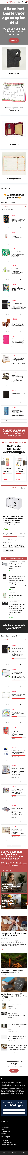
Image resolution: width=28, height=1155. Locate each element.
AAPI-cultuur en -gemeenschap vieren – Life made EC (16, 1015)
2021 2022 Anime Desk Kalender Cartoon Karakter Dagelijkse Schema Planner (17, 791)
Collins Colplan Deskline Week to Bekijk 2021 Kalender (16, 566)
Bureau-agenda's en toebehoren (16, 561)
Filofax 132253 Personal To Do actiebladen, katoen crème (20, 472)
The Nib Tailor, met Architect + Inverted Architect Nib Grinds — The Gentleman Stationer (17, 1047)
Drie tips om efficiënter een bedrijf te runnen (14, 934)
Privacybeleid (4, 1140)
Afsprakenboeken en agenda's (16, 574)
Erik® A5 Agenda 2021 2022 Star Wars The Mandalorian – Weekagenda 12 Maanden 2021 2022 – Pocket (18, 811)
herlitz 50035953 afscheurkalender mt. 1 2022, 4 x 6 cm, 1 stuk (17, 236)
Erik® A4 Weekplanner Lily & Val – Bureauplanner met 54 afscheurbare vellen (13, 518)
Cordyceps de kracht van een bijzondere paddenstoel (12, 971)
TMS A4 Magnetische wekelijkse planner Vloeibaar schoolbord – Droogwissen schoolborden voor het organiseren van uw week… (19, 307)
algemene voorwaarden (7, 1142)
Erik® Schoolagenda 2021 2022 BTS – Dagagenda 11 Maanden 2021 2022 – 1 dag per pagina (18, 288)
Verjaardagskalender (15, 595)
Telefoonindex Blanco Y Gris (18, 393)
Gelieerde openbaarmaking (8, 1144)
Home (2, 1125)
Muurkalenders (12, 592)
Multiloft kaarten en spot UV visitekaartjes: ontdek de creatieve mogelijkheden (14, 996)
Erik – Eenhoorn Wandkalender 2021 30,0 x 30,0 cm (18, 713)
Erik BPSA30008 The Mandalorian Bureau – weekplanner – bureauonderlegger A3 (18, 831)
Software (4, 950)
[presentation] (3, 463)
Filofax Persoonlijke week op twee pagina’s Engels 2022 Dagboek (18, 752)
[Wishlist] (22, 2)
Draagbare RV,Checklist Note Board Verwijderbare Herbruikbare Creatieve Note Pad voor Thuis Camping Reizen (18, 771)
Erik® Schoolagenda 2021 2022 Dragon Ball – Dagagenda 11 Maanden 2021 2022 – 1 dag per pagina (18, 732)
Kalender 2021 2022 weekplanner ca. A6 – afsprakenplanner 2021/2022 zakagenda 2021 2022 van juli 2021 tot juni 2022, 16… (18, 413)
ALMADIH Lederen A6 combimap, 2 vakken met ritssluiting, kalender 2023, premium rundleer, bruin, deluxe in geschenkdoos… (18, 324)
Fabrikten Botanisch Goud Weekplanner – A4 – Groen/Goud (18, 695)
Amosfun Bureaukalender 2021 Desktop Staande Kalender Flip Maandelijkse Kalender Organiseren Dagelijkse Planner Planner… (19, 361)
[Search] (19, 2)
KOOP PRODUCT (8, 546)
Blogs (2, 1129)
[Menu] (2, 2)
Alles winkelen (5, 1127)
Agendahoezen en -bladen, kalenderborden (15, 601)
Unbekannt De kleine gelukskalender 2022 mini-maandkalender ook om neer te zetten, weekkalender (18, 254)
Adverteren (4, 1133)
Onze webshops (5, 1131)
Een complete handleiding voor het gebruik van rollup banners (17, 1027)
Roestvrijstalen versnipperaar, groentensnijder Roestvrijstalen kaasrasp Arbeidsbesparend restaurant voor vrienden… (18, 272)
